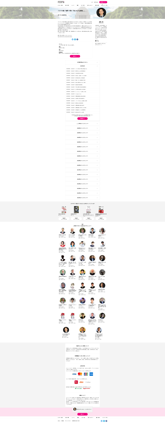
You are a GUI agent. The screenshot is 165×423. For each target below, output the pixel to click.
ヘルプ (92, 2)
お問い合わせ (96, 2)
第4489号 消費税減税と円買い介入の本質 (78, 107)
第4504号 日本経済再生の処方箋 (77, 73)
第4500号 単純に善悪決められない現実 (78, 82)
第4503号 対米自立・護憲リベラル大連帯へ (79, 75)
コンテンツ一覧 (104, 5)
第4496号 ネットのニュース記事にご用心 (78, 91)
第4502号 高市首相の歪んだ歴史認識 (78, 77)
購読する (74, 56)
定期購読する (82, 118)
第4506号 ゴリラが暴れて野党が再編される (79, 68)
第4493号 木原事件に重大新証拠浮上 (78, 98)
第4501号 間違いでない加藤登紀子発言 (78, 80)
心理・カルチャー (90, 5)
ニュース (72, 5)
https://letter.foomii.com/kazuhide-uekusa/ (65, 36)
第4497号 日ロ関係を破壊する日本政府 (78, 89)
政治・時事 (67, 5)
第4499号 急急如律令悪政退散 (76, 84)
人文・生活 (82, 5)
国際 (77, 5)
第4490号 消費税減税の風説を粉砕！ (78, 105)
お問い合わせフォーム (98, 44)
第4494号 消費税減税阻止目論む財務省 (78, 96)
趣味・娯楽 (97, 5)
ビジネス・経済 (60, 5)
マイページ (75, 400)
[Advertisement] (101, 52)
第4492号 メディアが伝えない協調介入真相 (79, 100)
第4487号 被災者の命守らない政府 (77, 112)
